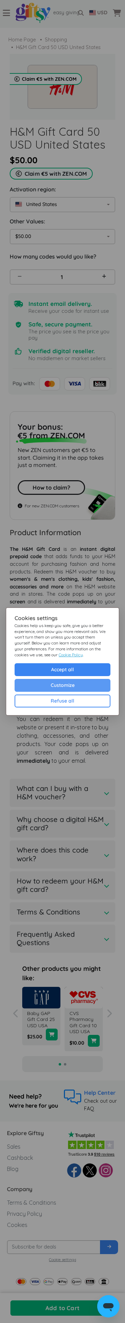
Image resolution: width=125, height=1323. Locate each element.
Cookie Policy (71, 654)
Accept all (62, 669)
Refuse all (62, 701)
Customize (63, 685)
